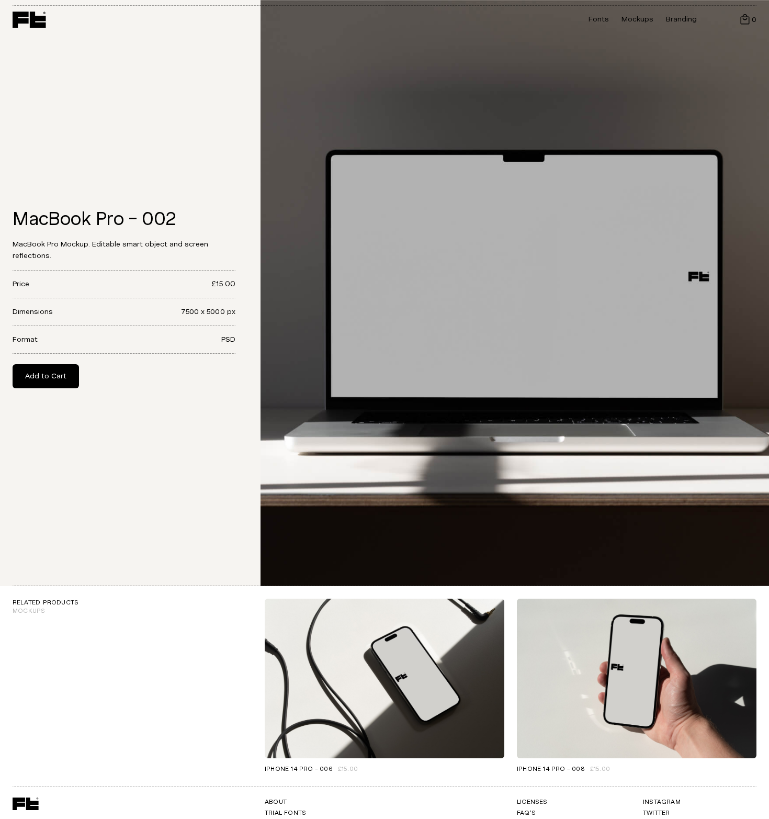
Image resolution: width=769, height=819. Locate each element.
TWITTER (656, 813)
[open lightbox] (515, 293)
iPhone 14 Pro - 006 (299, 769)
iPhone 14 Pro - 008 (551, 769)
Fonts (599, 19)
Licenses (532, 802)
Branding (681, 19)
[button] (747, 19)
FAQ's (526, 813)
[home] (29, 19)
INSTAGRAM (662, 802)
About (276, 802)
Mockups (637, 19)
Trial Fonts (285, 813)
